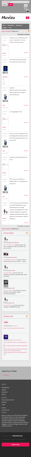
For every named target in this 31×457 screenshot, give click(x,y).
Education (4, 392)
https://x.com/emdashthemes (12, 350)
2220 (4, 84)
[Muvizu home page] (8, 17)
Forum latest (8, 233)
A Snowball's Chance (10, 259)
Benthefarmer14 (15, 242)
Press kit (4, 397)
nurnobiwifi (14, 325)
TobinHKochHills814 (16, 340)
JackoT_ (4, 53)
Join (11, 4)
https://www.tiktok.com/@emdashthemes (15, 349)
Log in (4, 4)
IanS (4, 105)
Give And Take (8, 273)
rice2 (13, 303)
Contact (4, 390)
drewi (13, 288)
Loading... (6, 375)
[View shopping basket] (27, 11)
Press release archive (8, 400)
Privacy (4, 408)
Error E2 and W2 (8, 245)
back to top (15, 444)
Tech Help (8, 31)
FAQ (10, 27)
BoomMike (14, 257)
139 (6, 107)
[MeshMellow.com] (17, 436)
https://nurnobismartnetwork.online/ (14, 328)
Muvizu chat (8, 316)
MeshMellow (5, 387)
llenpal (13, 270)
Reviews (4, 402)
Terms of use (5, 410)
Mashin (4, 218)
